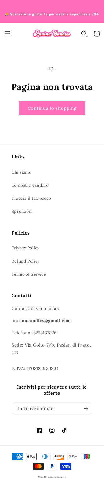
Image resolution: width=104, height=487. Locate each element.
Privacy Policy (25, 247)
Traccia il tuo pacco (31, 198)
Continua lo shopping (52, 108)
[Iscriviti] (85, 408)
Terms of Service (29, 274)
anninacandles (57, 476)
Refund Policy (26, 261)
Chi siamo (21, 172)
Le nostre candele (30, 185)
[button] (7, 33)
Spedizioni (22, 211)
